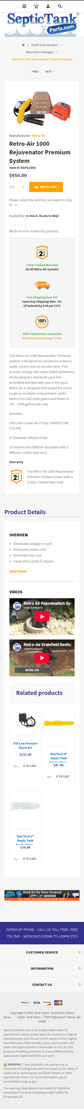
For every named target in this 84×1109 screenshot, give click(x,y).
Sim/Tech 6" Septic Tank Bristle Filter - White (25, 842)
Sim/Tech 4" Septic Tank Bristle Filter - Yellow (58, 760)
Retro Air (38, 135)
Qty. (16, 766)
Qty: (12, 186)
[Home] (23, 45)
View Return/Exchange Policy (42, 338)
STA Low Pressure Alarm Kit (25, 745)
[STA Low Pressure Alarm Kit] (25, 720)
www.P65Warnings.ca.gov (20, 1081)
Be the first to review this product (34, 231)
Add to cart (48, 187)
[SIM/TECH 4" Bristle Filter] (58, 725)
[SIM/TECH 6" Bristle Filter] (25, 807)
